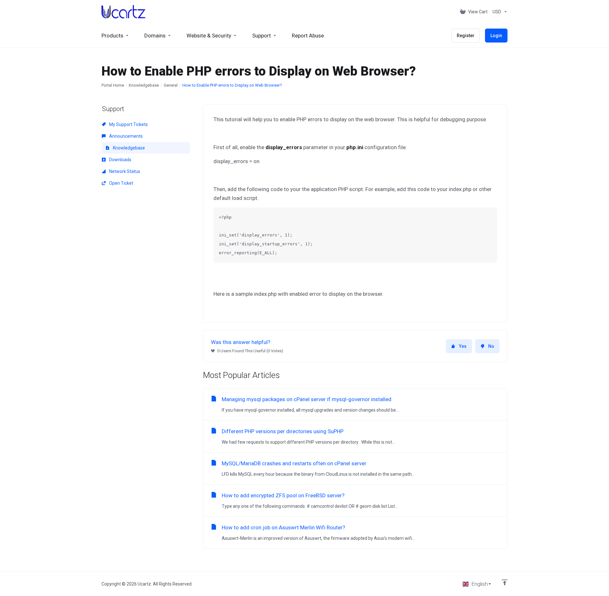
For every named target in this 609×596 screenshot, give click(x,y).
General (171, 85)
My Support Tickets (128, 124)
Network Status (124, 171)
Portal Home (113, 85)
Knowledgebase (144, 85)
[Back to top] (505, 582)
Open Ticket (120, 183)
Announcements (125, 136)
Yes (463, 346)
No (491, 346)
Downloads (119, 159)
